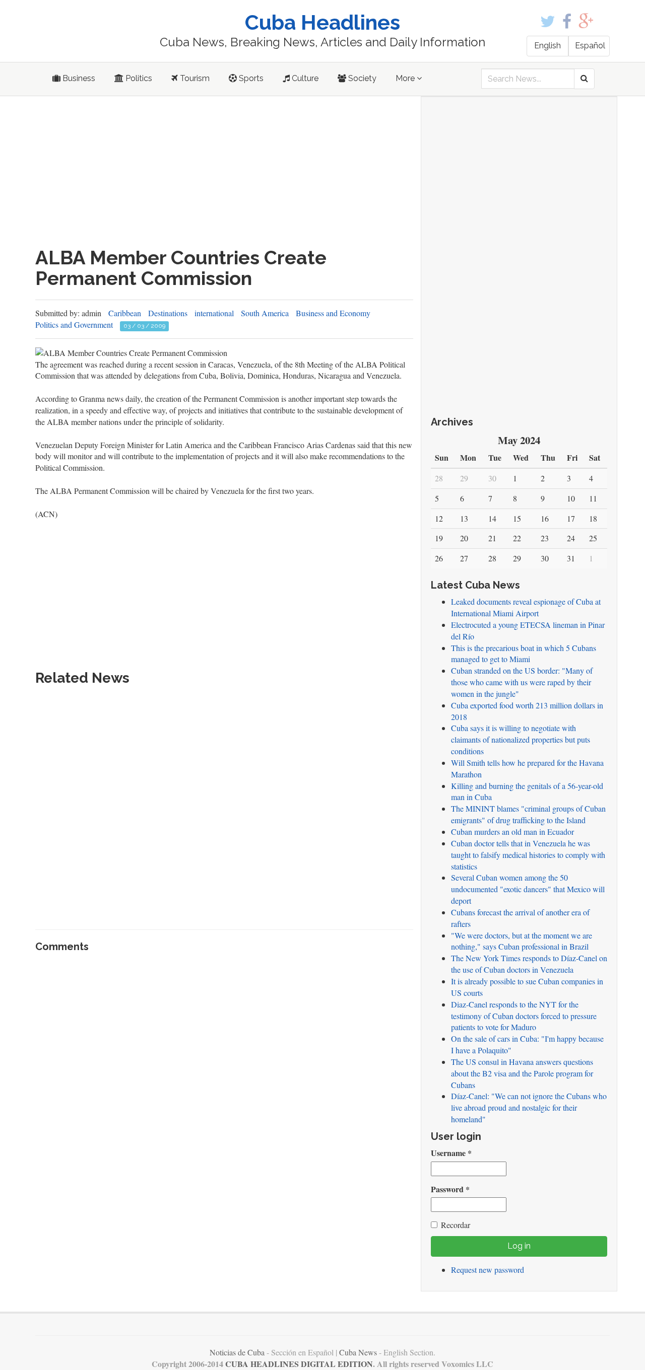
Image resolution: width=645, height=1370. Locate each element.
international (214, 313)
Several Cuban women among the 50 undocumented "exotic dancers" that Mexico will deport (528, 889)
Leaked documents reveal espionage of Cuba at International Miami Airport (526, 607)
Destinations (167, 313)
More (406, 78)
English (547, 45)
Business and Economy (333, 313)
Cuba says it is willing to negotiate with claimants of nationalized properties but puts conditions (520, 739)
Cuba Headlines (322, 22)
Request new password (487, 1269)
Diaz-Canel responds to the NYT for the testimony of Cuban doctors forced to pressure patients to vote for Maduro (524, 1016)
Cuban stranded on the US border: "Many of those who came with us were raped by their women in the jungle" (522, 682)
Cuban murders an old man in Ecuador (512, 831)
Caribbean (124, 313)
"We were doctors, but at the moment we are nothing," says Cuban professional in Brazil (521, 941)
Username (451, 1153)
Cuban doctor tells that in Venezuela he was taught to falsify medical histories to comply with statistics (528, 855)
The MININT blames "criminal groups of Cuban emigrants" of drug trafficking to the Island (528, 814)
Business (77, 78)
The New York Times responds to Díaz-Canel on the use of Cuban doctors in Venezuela (529, 964)
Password (450, 1189)
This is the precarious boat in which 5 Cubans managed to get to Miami (523, 653)
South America (265, 313)
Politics (137, 78)
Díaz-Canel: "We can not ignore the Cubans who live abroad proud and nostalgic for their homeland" (529, 1107)
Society (361, 78)
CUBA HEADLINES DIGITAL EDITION (299, 1363)
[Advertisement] (224, 171)
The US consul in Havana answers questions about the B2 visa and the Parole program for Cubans (522, 1073)
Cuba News (358, 1352)
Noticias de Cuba (237, 1352)
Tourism (194, 78)
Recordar (455, 1224)
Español (590, 45)
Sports (250, 78)
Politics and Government (74, 324)
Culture (304, 78)
